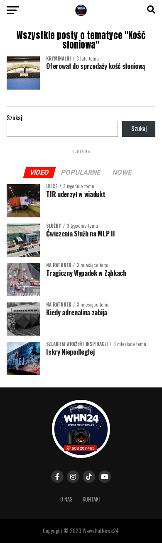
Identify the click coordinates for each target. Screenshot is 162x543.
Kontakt (92, 499)
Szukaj (14, 117)
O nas (66, 499)
